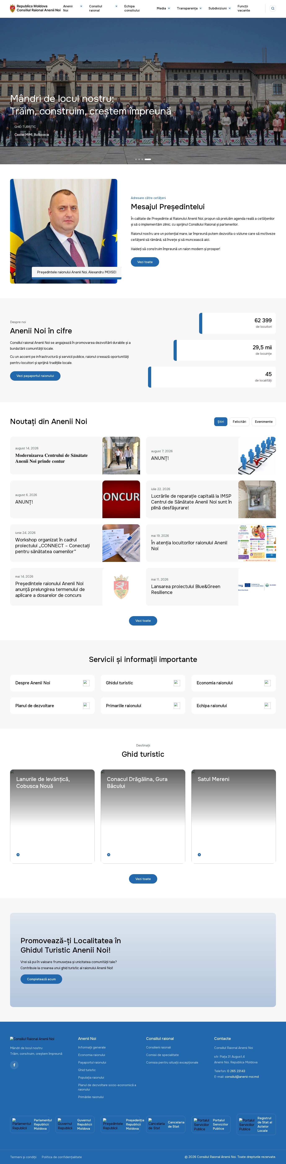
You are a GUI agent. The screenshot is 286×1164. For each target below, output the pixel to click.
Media (161, 8)
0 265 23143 (236, 1071)
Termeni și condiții (23, 1157)
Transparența (187, 8)
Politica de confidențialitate (62, 1157)
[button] (138, 159)
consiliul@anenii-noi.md (242, 1077)
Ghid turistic (87, 1070)
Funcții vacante (244, 8)
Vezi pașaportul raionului (35, 376)
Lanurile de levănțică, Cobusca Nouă (43, 783)
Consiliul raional (95, 8)
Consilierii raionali (158, 1047)
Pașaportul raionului (92, 1062)
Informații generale (92, 1047)
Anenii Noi (68, 8)
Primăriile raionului (91, 1097)
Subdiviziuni (218, 8)
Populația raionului (91, 1077)
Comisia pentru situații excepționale (172, 1062)
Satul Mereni (213, 779)
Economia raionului (91, 1055)
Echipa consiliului (132, 8)
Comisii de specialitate (162, 1055)
